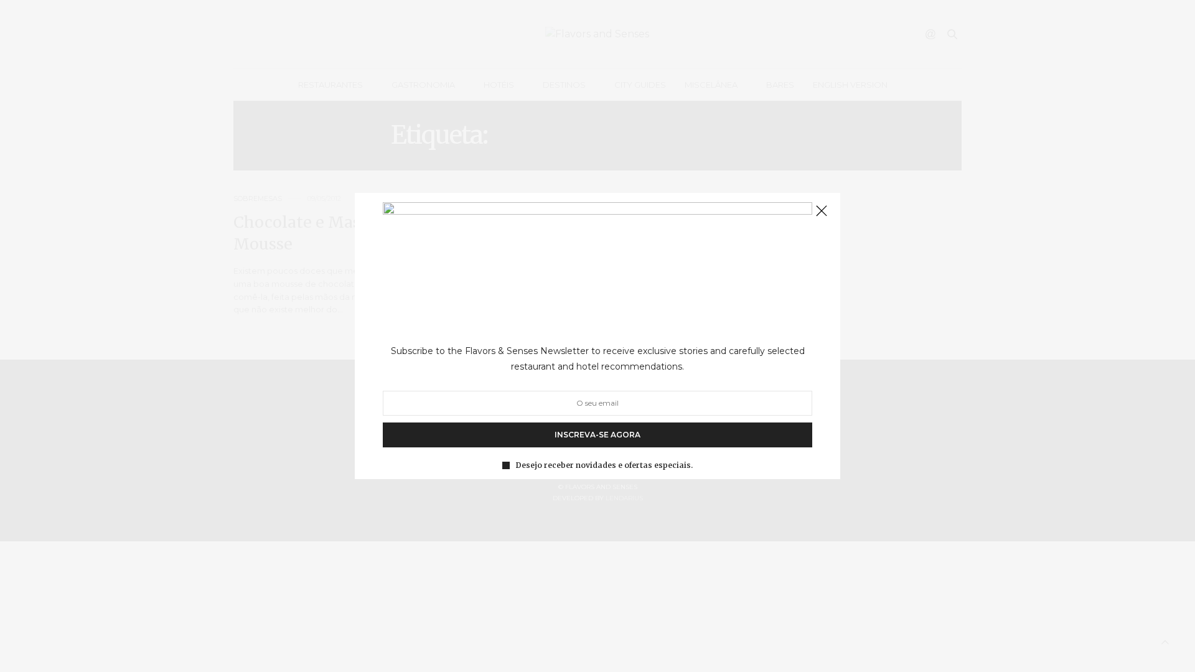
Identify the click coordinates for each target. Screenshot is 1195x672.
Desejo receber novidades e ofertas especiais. (604, 465)
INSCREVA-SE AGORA (597, 434)
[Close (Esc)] (821, 211)
